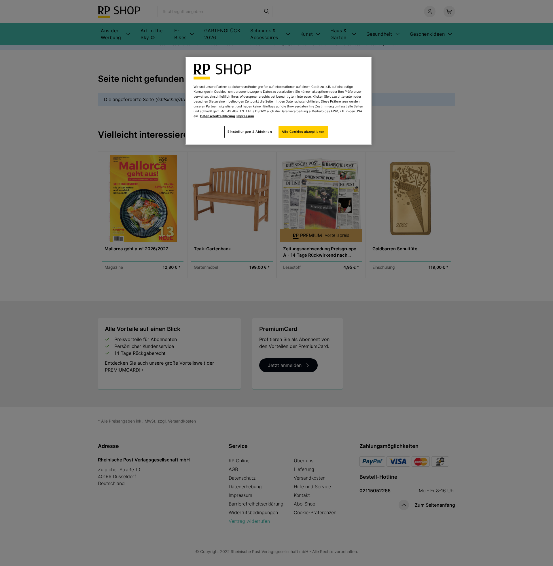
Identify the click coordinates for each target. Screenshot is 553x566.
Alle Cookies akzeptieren (303, 132)
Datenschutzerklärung (217, 116)
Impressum (245, 116)
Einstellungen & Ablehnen (250, 132)
